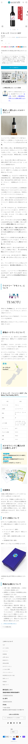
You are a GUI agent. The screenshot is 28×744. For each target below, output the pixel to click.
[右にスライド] (17, 29)
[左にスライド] (10, 29)
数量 (2, 40)
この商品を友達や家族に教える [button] (9, 623)
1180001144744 (7, 701)
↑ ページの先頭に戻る (6, 626)
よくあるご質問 (6, 669)
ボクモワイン (15, 741)
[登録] (23, 717)
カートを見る (6, 648)
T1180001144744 (8, 695)
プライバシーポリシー (8, 672)
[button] (1, 2)
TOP (4, 645)
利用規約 (5, 681)
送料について (6, 678)
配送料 (17, 37)
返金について (6, 684)
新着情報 (5, 654)
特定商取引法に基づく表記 (9, 675)
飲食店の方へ (6, 660)
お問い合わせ (6, 657)
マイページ (5, 651)
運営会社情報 (6, 663)
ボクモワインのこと (7, 666)
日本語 (13, 731)
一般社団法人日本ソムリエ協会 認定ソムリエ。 (17, 98)
